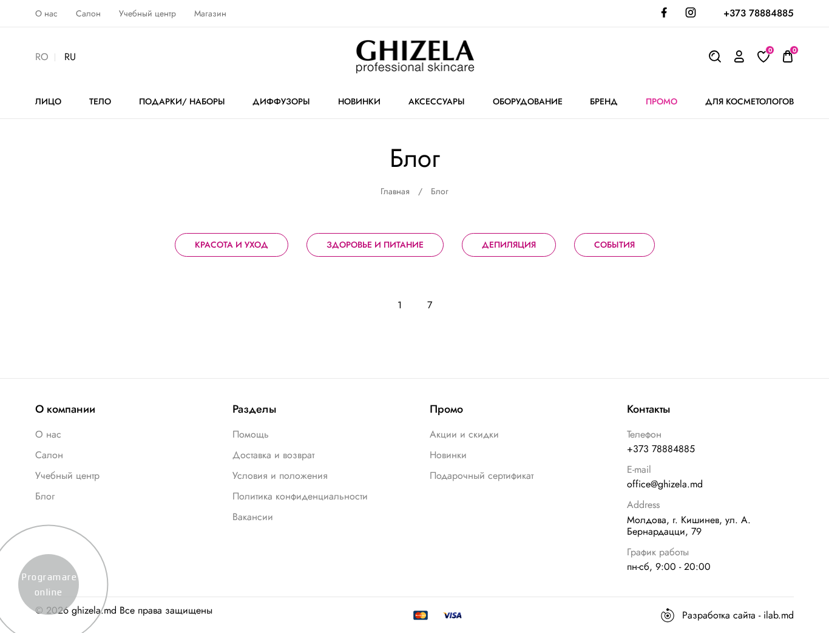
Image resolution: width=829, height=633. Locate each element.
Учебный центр (147, 13)
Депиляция (509, 245)
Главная (395, 191)
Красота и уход (231, 245)
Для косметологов (749, 101)
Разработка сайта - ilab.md (738, 615)
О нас (46, 13)
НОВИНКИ (359, 101)
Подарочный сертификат (481, 475)
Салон (88, 13)
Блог (45, 496)
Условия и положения (280, 475)
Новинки (448, 455)
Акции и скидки (464, 434)
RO (42, 57)
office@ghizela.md (665, 484)
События (614, 245)
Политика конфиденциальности (300, 496)
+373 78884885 (758, 13)
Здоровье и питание (375, 245)
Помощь (250, 434)
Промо (661, 101)
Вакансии (252, 517)
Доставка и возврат (273, 455)
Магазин (210, 13)
